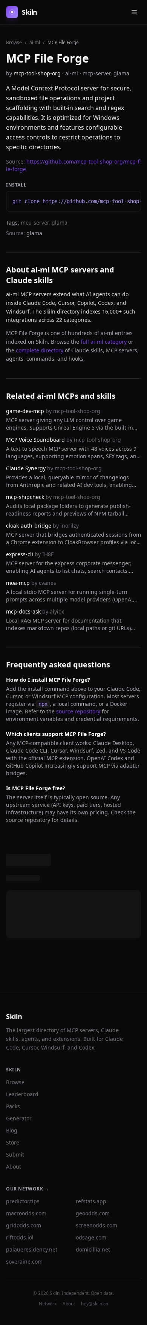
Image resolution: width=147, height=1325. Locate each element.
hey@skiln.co (94, 1304)
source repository (78, 711)
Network (48, 1304)
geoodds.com (93, 1213)
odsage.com (91, 1237)
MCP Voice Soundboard (35, 439)
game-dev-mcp (25, 411)
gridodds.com (23, 1225)
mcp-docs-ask (23, 611)
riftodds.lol (20, 1237)
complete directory (39, 350)
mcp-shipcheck (25, 496)
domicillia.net (93, 1249)
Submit (15, 1154)
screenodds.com (96, 1225)
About (13, 1166)
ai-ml (34, 42)
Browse (14, 42)
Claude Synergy (26, 468)
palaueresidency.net (31, 1249)
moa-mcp (18, 582)
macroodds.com (26, 1213)
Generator (19, 1118)
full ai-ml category (104, 341)
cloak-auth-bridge (28, 525)
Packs (13, 1106)
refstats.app (91, 1201)
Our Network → (27, 1189)
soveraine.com (24, 1261)
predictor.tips (23, 1201)
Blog (11, 1130)
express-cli (19, 554)
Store (12, 1142)
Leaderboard (22, 1094)
